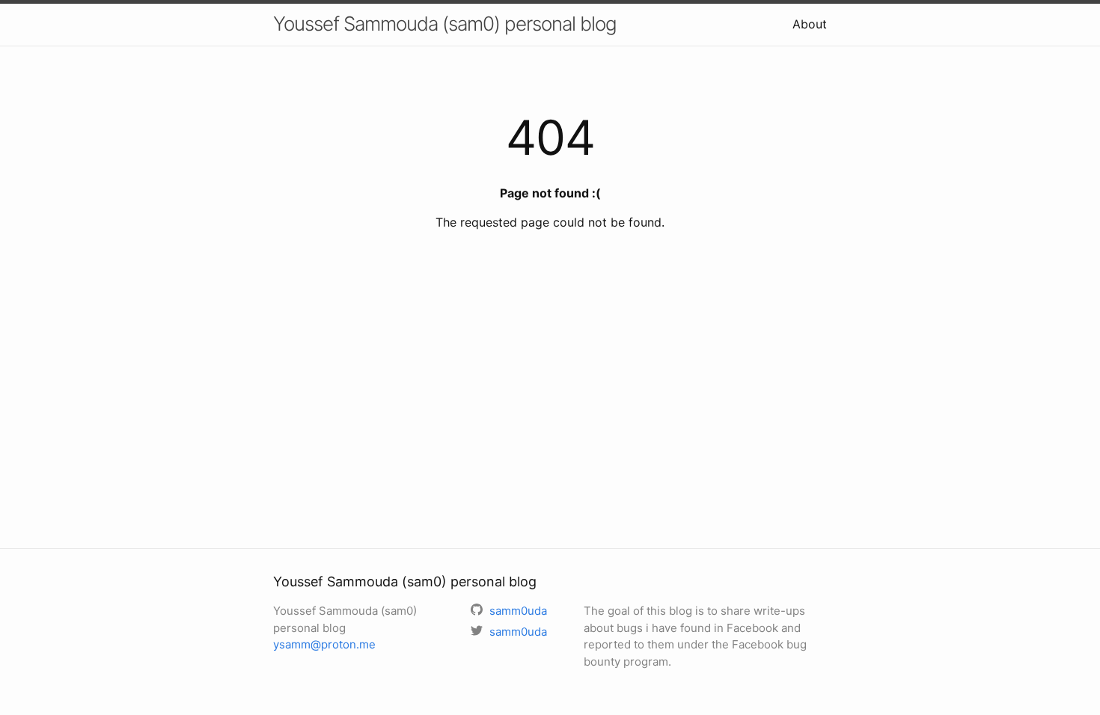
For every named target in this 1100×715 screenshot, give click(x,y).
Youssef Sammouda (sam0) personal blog (445, 23)
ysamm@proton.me (324, 644)
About (809, 23)
